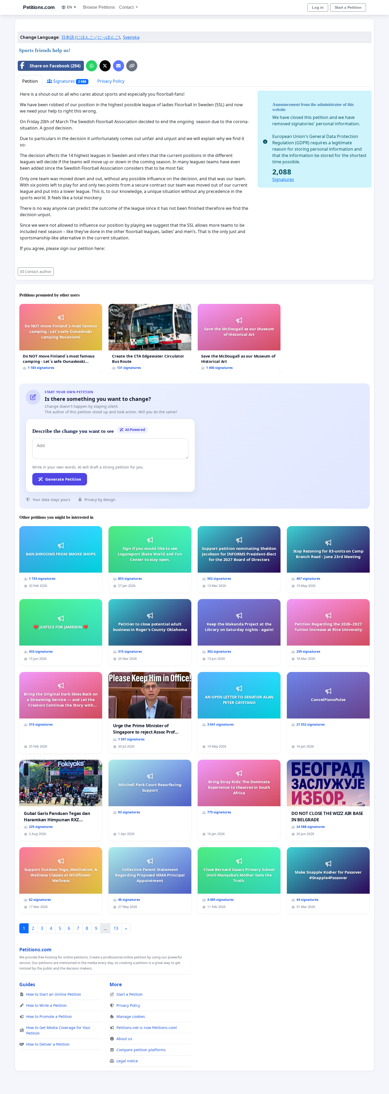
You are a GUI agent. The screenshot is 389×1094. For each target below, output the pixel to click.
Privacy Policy (110, 81)
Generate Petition (63, 479)
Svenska (131, 37)
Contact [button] (127, 7)
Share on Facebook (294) (55, 66)
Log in (318, 7)
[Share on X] (105, 65)
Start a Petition (348, 7)
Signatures (69, 81)
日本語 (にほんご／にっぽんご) (90, 37)
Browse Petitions (99, 7)
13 (116, 928)
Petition (30, 81)
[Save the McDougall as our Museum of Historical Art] (239, 339)
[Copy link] (131, 65)
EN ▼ (72, 7)
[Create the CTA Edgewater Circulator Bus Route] (149, 339)
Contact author (38, 271)
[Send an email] (118, 65)
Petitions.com (39, 7)
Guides (27, 984)
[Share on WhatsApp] (91, 65)
